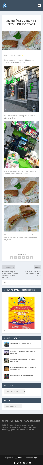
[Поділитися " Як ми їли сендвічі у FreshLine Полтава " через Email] (28, 258)
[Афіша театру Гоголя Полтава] (6, 344)
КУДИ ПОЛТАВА (19, 458)
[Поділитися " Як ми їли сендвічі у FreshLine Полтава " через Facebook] (12, 258)
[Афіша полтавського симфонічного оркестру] (6, 352)
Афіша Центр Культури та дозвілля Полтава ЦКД (23, 368)
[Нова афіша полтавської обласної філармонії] (6, 360)
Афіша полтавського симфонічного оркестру (23, 352)
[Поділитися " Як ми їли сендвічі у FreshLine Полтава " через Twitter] (16, 258)
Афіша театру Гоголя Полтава (21, 343)
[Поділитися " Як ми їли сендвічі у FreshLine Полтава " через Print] (32, 258)
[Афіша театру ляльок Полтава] (6, 376)
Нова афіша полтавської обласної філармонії (22, 360)
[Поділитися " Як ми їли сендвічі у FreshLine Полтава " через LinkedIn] (24, 258)
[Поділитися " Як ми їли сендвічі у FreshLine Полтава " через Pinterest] (20, 258)
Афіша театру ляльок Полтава (21, 376)
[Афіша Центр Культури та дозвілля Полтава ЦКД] (6, 368)
